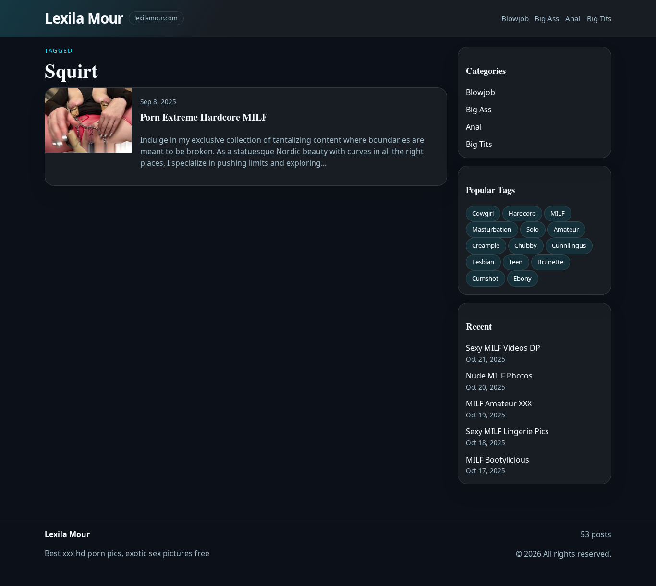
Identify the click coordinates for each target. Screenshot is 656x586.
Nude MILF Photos (499, 375)
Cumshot (485, 278)
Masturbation (491, 229)
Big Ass (547, 18)
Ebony (522, 278)
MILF (557, 213)
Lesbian (483, 261)
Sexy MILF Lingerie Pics (507, 431)
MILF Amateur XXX (499, 403)
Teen (515, 261)
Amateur (566, 229)
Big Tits (599, 18)
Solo (532, 229)
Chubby (525, 245)
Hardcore (522, 213)
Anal (573, 18)
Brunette (550, 261)
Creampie (485, 245)
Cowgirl (483, 213)
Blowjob (515, 18)
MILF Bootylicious (497, 459)
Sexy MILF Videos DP (503, 347)
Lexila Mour (84, 18)
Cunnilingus (569, 245)
